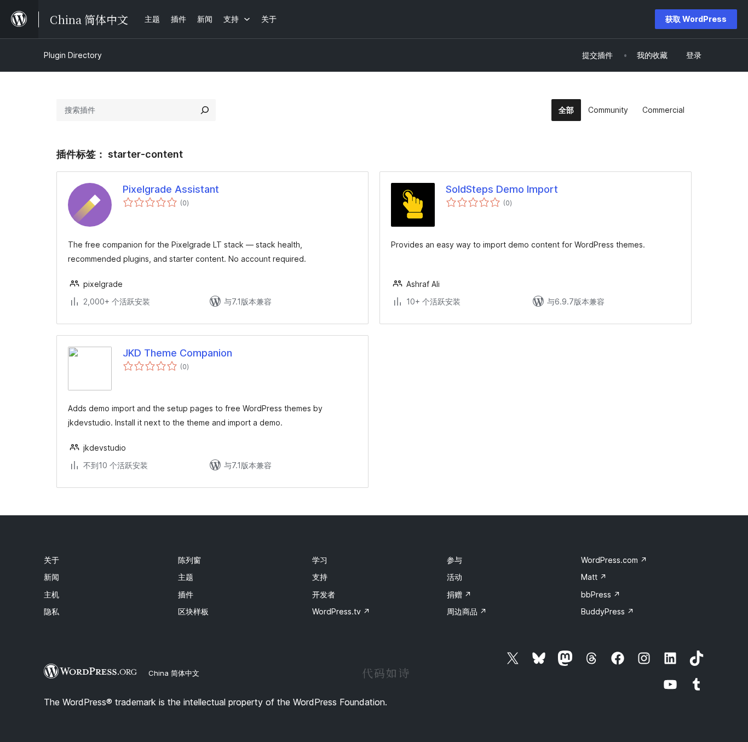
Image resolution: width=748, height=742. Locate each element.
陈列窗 (189, 560)
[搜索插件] (205, 110)
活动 (454, 577)
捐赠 (459, 594)
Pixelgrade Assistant (171, 189)
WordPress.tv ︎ (341, 611)
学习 (319, 560)
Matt (594, 577)
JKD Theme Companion (177, 353)
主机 (51, 594)
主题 (185, 577)
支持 (319, 577)
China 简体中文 (173, 673)
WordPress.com (614, 560)
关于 (51, 560)
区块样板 (193, 611)
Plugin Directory (73, 55)
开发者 (323, 594)
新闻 (51, 577)
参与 (454, 560)
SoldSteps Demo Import (502, 189)
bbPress (600, 594)
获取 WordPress (696, 19)
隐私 (51, 611)
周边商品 (467, 611)
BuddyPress (607, 611)
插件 (185, 594)
